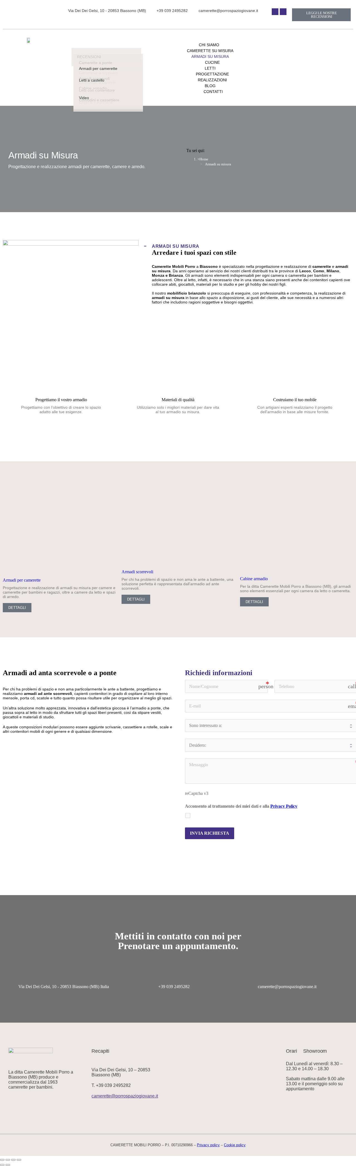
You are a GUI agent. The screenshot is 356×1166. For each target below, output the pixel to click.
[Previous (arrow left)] (2, 1165)
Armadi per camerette (22, 580)
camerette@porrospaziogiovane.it (287, 986)
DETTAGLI (17, 608)
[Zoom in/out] (19, 1160)
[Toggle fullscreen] (13, 1160)
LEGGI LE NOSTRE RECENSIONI (321, 15)
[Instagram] (283, 11)
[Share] (8, 1160)
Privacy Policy (283, 806)
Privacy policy (208, 1145)
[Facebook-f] (275, 11)
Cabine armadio (254, 578)
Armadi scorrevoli (137, 571)
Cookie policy (235, 1145)
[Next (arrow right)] (8, 1165)
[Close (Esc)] (2, 1160)
